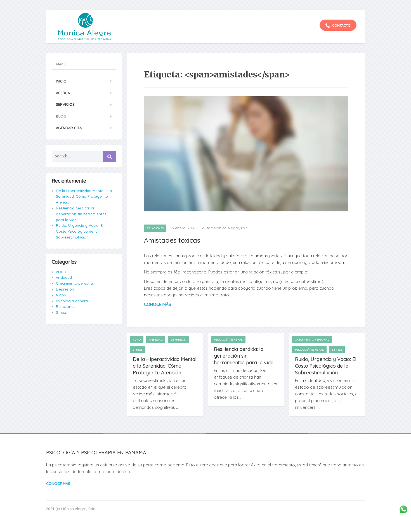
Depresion (178, 339)
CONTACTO (341, 25)
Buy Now (315, 5)
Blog (61, 116)
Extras (294, 5)
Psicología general (228, 339)
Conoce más (58, 483)
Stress (138, 349)
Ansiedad (155, 339)
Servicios (65, 104)
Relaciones (155, 228)
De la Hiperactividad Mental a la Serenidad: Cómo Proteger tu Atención (165, 366)
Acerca (63, 93)
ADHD (137, 339)
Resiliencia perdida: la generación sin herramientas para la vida (243, 356)
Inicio (61, 81)
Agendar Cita (69, 128)
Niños (61, 295)
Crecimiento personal (312, 339)
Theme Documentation (346, 5)
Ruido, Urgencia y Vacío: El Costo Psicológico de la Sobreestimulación (325, 366)
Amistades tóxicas (172, 240)
